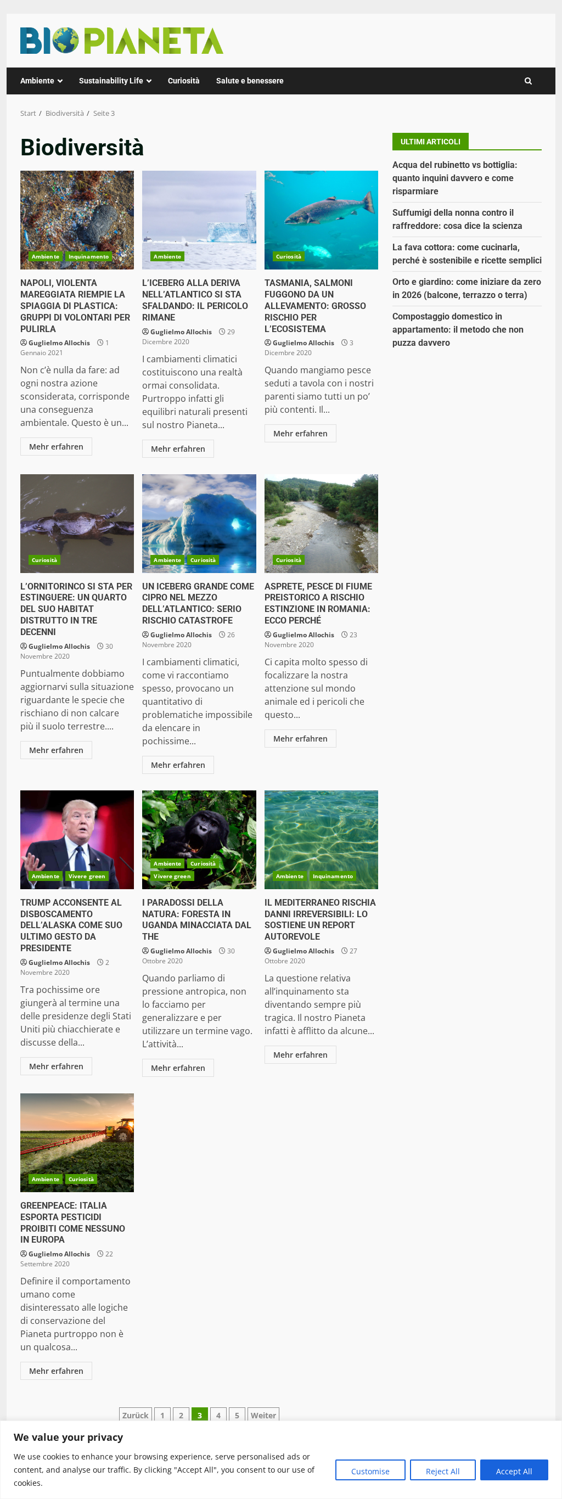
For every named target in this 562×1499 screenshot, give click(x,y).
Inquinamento (89, 256)
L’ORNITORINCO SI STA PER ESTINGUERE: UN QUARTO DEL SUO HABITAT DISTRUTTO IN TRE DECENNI (77, 523)
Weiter (263, 1415)
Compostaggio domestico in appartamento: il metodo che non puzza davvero (458, 329)
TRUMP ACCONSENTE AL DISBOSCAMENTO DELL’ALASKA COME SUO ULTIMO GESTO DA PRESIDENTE (77, 839)
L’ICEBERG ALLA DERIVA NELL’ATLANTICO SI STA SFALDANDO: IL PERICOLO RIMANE (199, 220)
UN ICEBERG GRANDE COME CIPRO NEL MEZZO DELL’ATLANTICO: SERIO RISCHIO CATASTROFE (199, 523)
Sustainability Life (111, 80)
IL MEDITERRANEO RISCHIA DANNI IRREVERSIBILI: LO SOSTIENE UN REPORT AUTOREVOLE (321, 839)
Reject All (443, 1471)
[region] (281, 1460)
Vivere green (87, 876)
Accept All (514, 1471)
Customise (370, 1471)
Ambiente (37, 80)
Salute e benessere (250, 80)
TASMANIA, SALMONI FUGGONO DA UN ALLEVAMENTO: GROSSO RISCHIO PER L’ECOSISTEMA (321, 220)
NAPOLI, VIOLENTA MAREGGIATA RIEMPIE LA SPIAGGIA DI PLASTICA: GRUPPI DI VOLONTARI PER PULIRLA (77, 220)
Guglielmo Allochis (59, 342)
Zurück (135, 1415)
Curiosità (184, 80)
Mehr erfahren (56, 446)
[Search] (528, 81)
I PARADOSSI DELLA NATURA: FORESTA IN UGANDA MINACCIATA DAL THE (199, 839)
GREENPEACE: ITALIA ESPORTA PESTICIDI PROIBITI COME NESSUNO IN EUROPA (77, 1142)
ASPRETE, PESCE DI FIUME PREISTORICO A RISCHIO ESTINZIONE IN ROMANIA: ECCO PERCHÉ (321, 523)
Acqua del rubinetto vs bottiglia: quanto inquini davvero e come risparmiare (455, 178)
